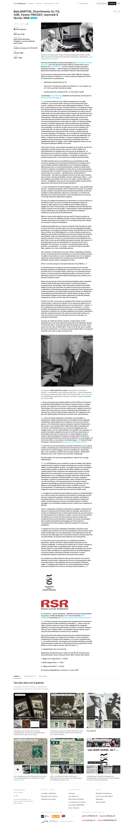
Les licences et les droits (76, 802)
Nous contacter (73, 808)
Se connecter (101, 3)
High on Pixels (18, 803)
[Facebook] (14, 796)
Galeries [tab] (17, 676)
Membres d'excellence (103, 793)
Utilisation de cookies (48, 799)
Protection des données (49, 796)
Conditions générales (48, 793)
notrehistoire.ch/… (19, 780)
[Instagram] (17, 796)
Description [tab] (43, 676)
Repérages (99, 799)
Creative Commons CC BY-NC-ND (26, 48)
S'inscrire (112, 3)
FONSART (24, 799)
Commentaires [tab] (30, 676)
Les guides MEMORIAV (76, 805)
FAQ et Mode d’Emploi (76, 799)
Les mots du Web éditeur (104, 796)
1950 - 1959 (18, 58)
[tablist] (67, 676)
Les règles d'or (73, 796)
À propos (71, 793)
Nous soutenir (101, 802)
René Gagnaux (21, 29)
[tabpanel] (67, 731)
